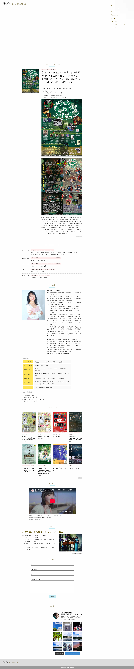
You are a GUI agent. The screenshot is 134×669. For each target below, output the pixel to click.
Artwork (114, 15)
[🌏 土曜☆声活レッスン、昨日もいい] (67, 646)
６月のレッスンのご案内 (37, 272)
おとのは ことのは (74, 468)
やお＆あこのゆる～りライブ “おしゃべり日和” (44, 437)
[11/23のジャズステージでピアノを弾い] (57, 646)
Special (51, 69)
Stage (54, 69)
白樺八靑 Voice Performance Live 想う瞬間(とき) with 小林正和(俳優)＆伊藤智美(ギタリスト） (44, 472)
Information (47, 69)
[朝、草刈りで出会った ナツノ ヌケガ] (57, 636)
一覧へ (80, 477)
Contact (114, 27)
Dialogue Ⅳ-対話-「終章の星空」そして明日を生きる (75, 439)
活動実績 (58, 257)
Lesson (52, 257)
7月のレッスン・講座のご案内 (39, 266)
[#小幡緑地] (77, 636)
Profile (114, 12)
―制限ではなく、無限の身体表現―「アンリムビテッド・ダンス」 (28, 470)
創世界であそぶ (57, 436)
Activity (114, 21)
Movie (113, 18)
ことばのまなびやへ (77, 553)
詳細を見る (79, 236)
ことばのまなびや (118, 24)
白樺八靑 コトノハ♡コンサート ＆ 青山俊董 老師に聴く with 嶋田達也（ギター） (28, 439)
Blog (43, 69)
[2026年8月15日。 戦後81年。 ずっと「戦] (77, 626)
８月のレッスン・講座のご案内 (39, 260)
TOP (113, 6)
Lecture (46, 257)
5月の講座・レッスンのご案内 (39, 278)
